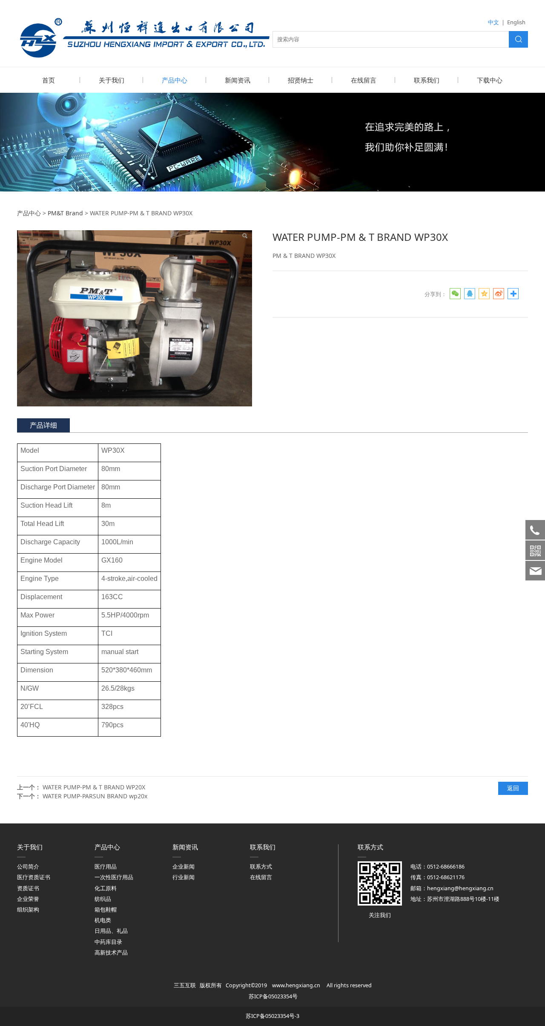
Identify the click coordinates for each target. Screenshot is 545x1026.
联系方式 (261, 866)
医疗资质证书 (33, 877)
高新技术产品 (111, 952)
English (516, 22)
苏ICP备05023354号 (273, 996)
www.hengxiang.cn (296, 985)
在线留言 (363, 80)
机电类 (103, 920)
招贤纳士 (300, 80)
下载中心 (489, 80)
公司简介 (28, 866)
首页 (48, 80)
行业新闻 (183, 877)
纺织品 (103, 899)
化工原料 (106, 888)
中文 (493, 22)
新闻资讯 (237, 80)
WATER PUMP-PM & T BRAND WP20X (94, 787)
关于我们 (111, 80)
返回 (513, 788)
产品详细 (43, 425)
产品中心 (174, 80)
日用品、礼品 (111, 931)
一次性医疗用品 (114, 877)
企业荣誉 (28, 899)
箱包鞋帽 (106, 909)
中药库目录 (108, 942)
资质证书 (28, 888)
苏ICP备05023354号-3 (272, 1016)
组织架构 (28, 909)
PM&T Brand (65, 213)
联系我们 (426, 80)
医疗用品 (106, 866)
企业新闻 (183, 866)
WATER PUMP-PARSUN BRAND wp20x (95, 796)
